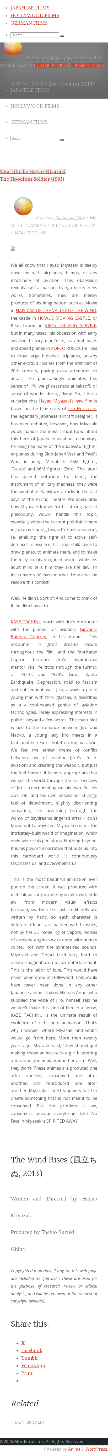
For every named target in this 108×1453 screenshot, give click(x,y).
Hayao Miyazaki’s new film (65, 401)
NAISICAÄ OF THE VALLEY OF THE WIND (56, 310)
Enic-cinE (12, 51)
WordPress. (96, 1449)
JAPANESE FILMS (30, 232)
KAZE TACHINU (26, 622)
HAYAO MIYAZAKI (28, 1422)
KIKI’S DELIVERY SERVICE (70, 325)
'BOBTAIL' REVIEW (78, 225)
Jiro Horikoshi (82, 408)
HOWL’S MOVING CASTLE (64, 318)
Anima (73, 1449)
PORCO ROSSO (65, 348)
